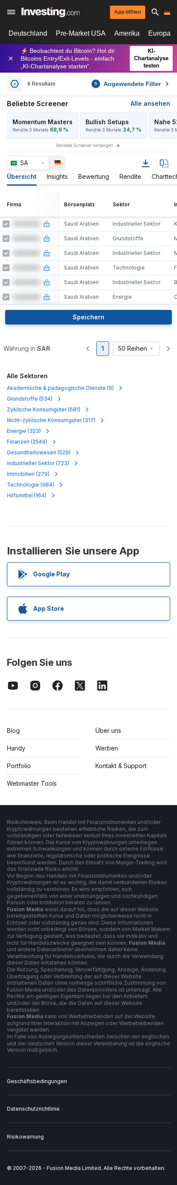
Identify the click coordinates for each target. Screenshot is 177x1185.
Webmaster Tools (32, 783)
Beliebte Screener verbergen (84, 145)
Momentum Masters (42, 122)
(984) (30, 484)
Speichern (88, 317)
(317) (51, 420)
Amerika (127, 33)
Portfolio (19, 765)
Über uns (108, 730)
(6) (60, 388)
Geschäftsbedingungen (37, 1081)
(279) (28, 474)
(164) (26, 495)
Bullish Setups (107, 122)
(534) (29, 398)
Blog (13, 730)
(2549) (27, 441)
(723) (38, 463)
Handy (16, 748)
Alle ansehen (150, 103)
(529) (38, 452)
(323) (24, 431)
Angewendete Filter (128, 83)
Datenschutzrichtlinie (33, 1108)
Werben (106, 748)
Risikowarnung (25, 1136)
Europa (159, 33)
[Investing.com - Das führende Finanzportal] (50, 12)
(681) (43, 409)
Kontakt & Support (120, 765)
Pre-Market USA (81, 33)
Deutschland (28, 33)
